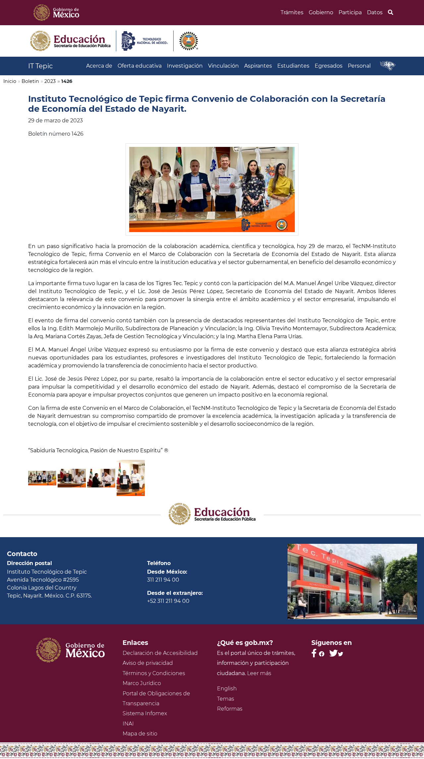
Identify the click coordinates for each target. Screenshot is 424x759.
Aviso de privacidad (148, 663)
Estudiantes (293, 66)
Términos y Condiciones (154, 673)
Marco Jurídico (142, 683)
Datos (375, 12)
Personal (359, 66)
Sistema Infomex (145, 713)
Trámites (292, 12)
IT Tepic (40, 66)
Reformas (229, 709)
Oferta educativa (140, 66)
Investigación (185, 66)
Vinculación (223, 66)
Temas (225, 699)
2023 (50, 81)
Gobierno (321, 12)
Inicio (9, 81)
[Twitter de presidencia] (336, 653)
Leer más (259, 673)
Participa (350, 12)
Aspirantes (258, 66)
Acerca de (99, 66)
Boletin (30, 81)
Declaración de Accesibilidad (160, 653)
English (227, 688)
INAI (128, 724)
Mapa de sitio (140, 733)
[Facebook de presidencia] (317, 653)
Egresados (329, 66)
